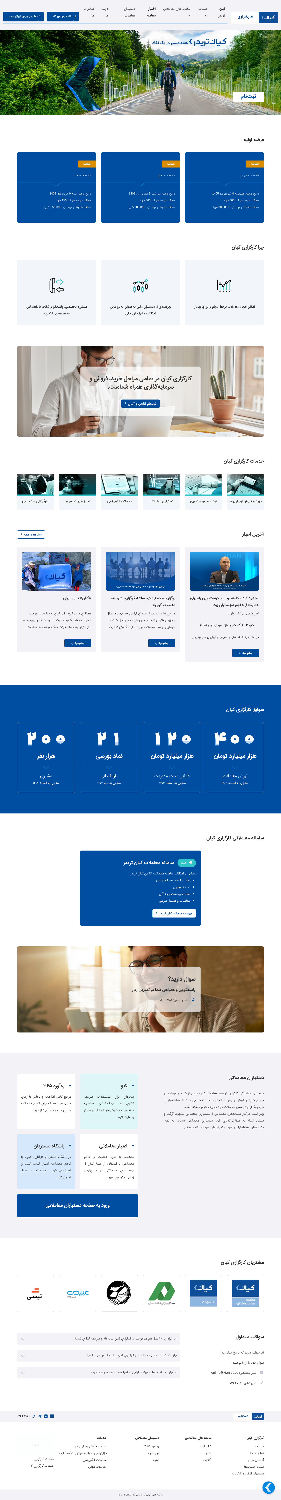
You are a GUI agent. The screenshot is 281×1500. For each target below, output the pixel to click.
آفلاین (207, 1460)
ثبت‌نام (248, 96)
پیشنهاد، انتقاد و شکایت (248, 1474)
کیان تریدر (205, 1446)
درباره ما (104, 12)
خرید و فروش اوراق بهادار (91, 1446)
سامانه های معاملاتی (176, 9)
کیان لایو (153, 1453)
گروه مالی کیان (138, 1495)
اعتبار (156, 1460)
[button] (98, 1339)
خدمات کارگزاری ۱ (43, 1459)
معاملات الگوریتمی (95, 1460)
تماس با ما (89, 12)
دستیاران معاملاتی (129, 12)
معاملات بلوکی (97, 1467)
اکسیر (207, 1453)
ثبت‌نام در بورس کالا (64, 16)
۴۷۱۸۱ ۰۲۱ (166, 1000)
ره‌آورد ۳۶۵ (151, 1446)
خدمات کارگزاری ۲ (42, 1466)
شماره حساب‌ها (254, 1467)
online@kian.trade (224, 1373)
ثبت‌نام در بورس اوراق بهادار (24, 16)
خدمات (203, 9)
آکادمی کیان (256, 1460)
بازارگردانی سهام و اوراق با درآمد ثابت (83, 1453)
